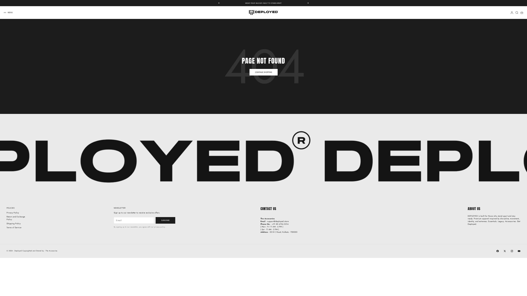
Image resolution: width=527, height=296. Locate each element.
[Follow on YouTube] (519, 251)
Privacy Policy (13, 212)
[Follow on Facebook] (497, 251)
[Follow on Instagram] (512, 251)
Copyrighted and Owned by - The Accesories (40, 251)
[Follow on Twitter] (504, 251)
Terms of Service (14, 227)
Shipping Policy (14, 223)
